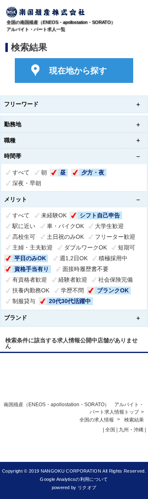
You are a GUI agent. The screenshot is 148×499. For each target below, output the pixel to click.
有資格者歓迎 (29, 279)
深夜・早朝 (26, 183)
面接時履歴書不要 (85, 269)
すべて (21, 172)
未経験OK (54, 215)
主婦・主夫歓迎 (32, 247)
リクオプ (87, 487)
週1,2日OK (74, 258)
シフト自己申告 (100, 215)
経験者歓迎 (72, 279)
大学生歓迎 (109, 226)
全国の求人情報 (97, 420)
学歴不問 (72, 290)
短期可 (126, 247)
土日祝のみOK (65, 236)
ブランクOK (113, 290)
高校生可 (23, 236)
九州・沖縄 (131, 430)
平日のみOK (30, 258)
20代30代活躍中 (70, 301)
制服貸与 (23, 301)
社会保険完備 (115, 279)
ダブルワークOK (85, 247)
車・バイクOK (65, 226)
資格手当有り (31, 269)
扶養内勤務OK (30, 290)
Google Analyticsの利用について (74, 479)
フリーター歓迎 (115, 236)
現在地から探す (78, 70)
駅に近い (23, 226)
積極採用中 (113, 258)
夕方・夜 (92, 172)
